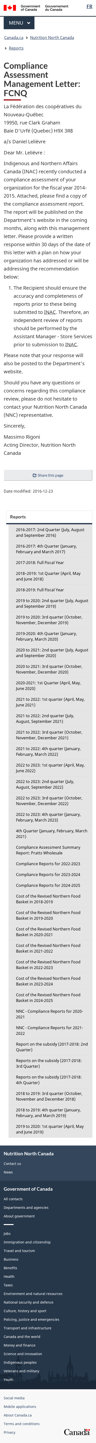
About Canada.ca (18, 1415)
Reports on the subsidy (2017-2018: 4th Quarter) (49, 1079)
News (8, 1172)
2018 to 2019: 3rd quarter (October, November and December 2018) (49, 1096)
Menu (17, 22)
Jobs (7, 1233)
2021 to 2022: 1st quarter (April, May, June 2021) (50, 702)
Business (11, 1259)
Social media (14, 1398)
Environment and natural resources (33, 1293)
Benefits (10, 1268)
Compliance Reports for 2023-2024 (48, 874)
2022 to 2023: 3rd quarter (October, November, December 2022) (49, 800)
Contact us (12, 1163)
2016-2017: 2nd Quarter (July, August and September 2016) (50, 532)
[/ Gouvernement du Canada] (36, 7)
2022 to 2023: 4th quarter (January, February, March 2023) (48, 817)
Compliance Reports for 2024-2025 (48, 885)
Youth (8, 1379)
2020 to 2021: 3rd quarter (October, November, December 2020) (49, 669)
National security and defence (28, 1302)
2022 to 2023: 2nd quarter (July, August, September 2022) (45, 784)
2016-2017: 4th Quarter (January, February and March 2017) (46, 548)
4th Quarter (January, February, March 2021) (51, 833)
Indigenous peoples (20, 1362)
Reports (16, 48)
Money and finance (19, 1345)
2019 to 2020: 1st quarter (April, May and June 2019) (50, 1129)
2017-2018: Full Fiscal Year (40, 562)
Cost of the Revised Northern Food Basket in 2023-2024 (48, 981)
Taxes (8, 1285)
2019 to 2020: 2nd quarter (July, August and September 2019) (52, 603)
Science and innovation (23, 1353)
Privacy (9, 1432)
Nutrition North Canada (52, 37)
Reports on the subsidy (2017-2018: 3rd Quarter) (49, 1063)
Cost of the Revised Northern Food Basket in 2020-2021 (48, 931)
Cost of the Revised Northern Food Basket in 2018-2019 (48, 898)
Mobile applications (20, 1406)
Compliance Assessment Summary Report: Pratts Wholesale (48, 850)
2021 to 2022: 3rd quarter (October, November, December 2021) (49, 735)
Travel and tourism (19, 1250)
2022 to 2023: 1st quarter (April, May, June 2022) (50, 767)
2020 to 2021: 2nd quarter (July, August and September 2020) (52, 652)
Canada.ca (13, 37)
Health (9, 1276)
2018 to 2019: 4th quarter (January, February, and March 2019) (48, 1112)
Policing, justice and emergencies (31, 1319)
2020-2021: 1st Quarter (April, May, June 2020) (48, 685)
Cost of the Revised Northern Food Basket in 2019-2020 (48, 915)
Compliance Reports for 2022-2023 (48, 863)
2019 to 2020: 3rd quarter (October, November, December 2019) (49, 619)
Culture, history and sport (25, 1310)
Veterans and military (21, 1371)
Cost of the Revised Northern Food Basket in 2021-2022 (48, 948)
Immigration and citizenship (27, 1242)
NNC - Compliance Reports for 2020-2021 (49, 1014)
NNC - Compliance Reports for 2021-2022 (49, 1030)
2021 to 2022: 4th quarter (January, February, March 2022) (48, 751)
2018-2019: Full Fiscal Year (40, 590)
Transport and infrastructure (27, 1328)
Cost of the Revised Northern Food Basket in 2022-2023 (48, 964)
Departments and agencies (26, 1207)
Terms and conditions (22, 1423)
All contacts (13, 1199)
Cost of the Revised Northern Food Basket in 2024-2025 (48, 997)
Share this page (50, 475)
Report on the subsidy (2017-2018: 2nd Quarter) (52, 1046)
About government (19, 1216)
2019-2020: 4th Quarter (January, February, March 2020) (46, 636)
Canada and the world (22, 1336)
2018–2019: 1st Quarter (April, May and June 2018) (48, 576)
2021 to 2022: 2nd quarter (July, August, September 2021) (45, 718)
